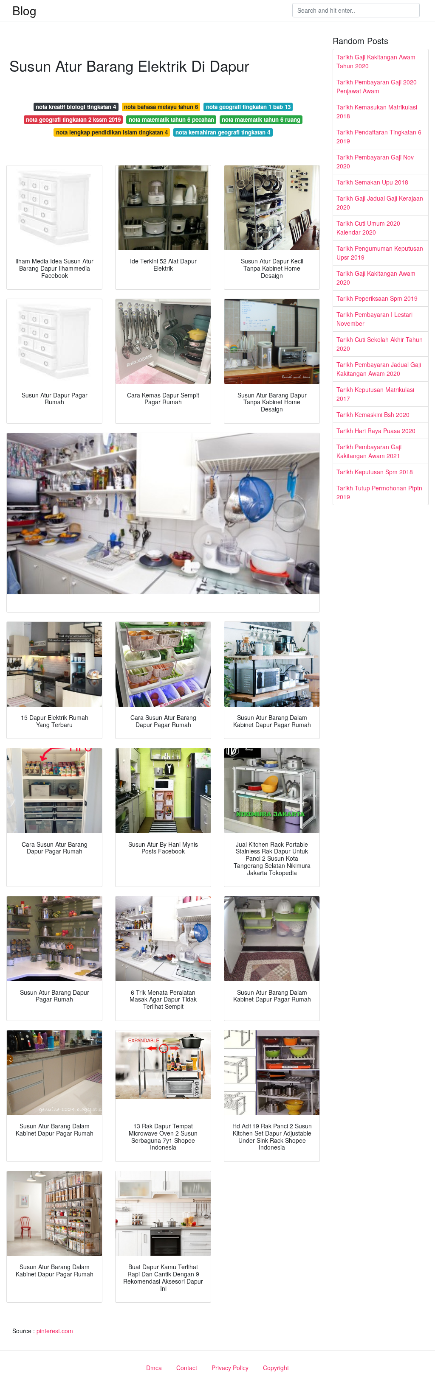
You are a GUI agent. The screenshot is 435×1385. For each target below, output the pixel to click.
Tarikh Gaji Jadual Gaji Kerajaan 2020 (379, 202)
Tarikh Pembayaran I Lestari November (374, 318)
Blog (24, 10)
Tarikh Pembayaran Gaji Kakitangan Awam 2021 (368, 451)
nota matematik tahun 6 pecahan (171, 119)
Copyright (276, 1367)
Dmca (154, 1367)
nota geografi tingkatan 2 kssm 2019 (73, 119)
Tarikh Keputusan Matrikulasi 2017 (375, 394)
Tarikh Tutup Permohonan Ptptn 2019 (379, 492)
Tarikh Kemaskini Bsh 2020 (373, 414)
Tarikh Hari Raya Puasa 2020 (375, 430)
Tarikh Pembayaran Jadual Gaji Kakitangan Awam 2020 (378, 369)
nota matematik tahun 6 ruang (261, 119)
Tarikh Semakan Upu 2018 (372, 182)
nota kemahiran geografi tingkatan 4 (222, 132)
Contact (186, 1367)
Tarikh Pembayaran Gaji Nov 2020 (375, 161)
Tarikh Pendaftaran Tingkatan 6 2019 (378, 136)
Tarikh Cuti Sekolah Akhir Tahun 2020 (379, 344)
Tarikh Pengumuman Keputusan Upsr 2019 (379, 252)
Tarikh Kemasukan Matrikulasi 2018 (376, 111)
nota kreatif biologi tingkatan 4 (76, 107)
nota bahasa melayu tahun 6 (161, 107)
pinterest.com (55, 1330)
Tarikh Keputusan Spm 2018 (374, 471)
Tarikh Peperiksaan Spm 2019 (377, 298)
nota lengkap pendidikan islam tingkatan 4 (112, 132)
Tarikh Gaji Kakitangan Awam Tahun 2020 (375, 61)
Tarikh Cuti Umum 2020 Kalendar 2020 (368, 227)
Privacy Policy (230, 1367)
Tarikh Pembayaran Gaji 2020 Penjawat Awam (376, 86)
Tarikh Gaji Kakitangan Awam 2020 (375, 277)
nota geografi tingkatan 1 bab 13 (248, 107)
